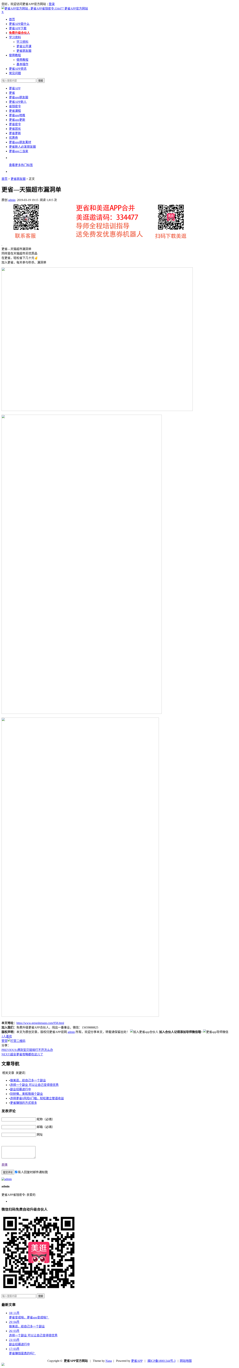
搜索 (40, 80)
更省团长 (15, 128)
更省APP (15, 88)
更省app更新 (17, 119)
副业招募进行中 (20, 1089)
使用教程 (15, 55)
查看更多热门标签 (21, 165)
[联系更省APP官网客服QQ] (2, 1364)
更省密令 (15, 124)
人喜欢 (6, 1036)
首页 (12, 19)
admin (11, 200)
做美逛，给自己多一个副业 (28, 1080)
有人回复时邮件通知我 (33, 1172)
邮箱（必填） (46, 1127)
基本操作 (22, 64)
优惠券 (13, 137)
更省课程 (15, 110)
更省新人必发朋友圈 (22, 146)
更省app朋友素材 (20, 142)
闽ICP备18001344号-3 (162, 1360)
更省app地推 (17, 115)
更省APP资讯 (18, 68)
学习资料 (15, 37)
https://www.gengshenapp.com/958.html (40, 1023)
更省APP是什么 (19, 23)
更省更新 (15, 133)
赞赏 (4, 1040)
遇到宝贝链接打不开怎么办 (27, 1049)
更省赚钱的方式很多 (23, 1102)
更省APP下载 (18, 28)
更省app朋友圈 (18, 97)
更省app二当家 (18, 151)
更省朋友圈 (23, 50)
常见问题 (15, 73)
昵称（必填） (46, 1119)
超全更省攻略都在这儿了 (22, 1054)
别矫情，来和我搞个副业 (26, 1093)
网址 (40, 1134)
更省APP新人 (18, 101)
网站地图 (186, 1360)
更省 (12, 92)
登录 (52, 4)
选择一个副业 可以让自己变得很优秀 (34, 1084)
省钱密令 (15, 106)
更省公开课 (23, 46)
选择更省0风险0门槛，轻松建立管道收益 (37, 1098)
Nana (108, 1360)
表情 (4, 1164)
